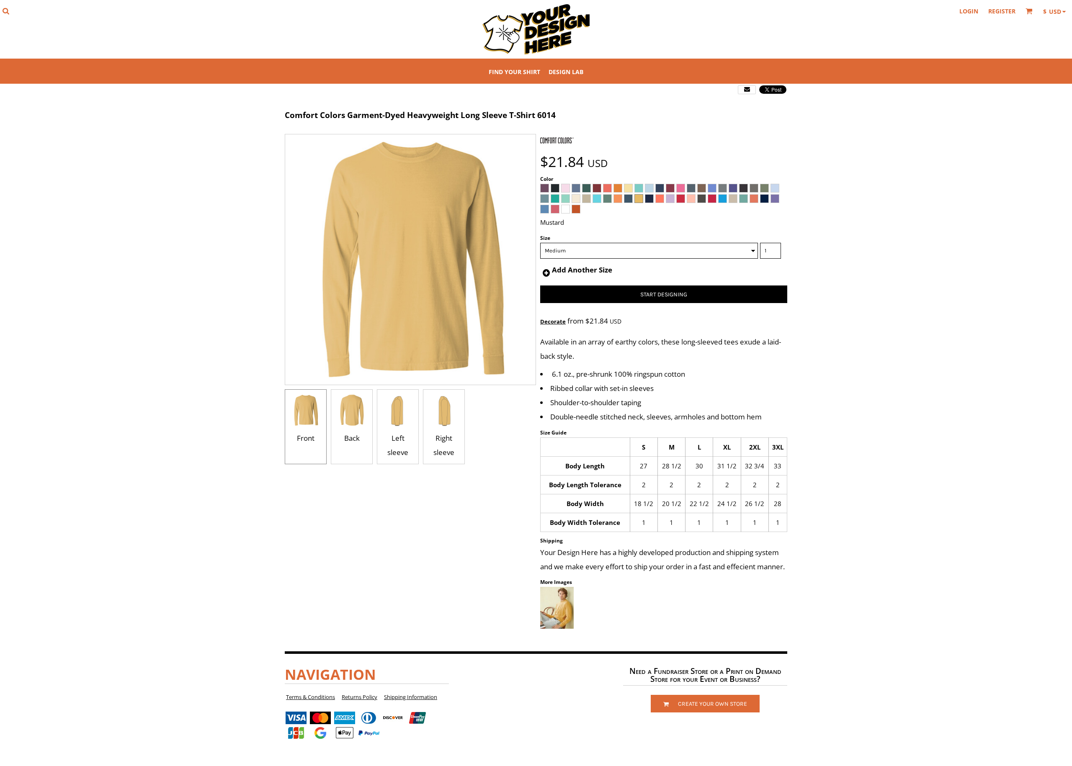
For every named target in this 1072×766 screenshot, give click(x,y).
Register (1001, 11)
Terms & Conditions (310, 697)
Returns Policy (359, 697)
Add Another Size (582, 270)
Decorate (553, 321)
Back (352, 438)
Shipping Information (410, 697)
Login (968, 11)
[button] (5, 11)
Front (305, 438)
